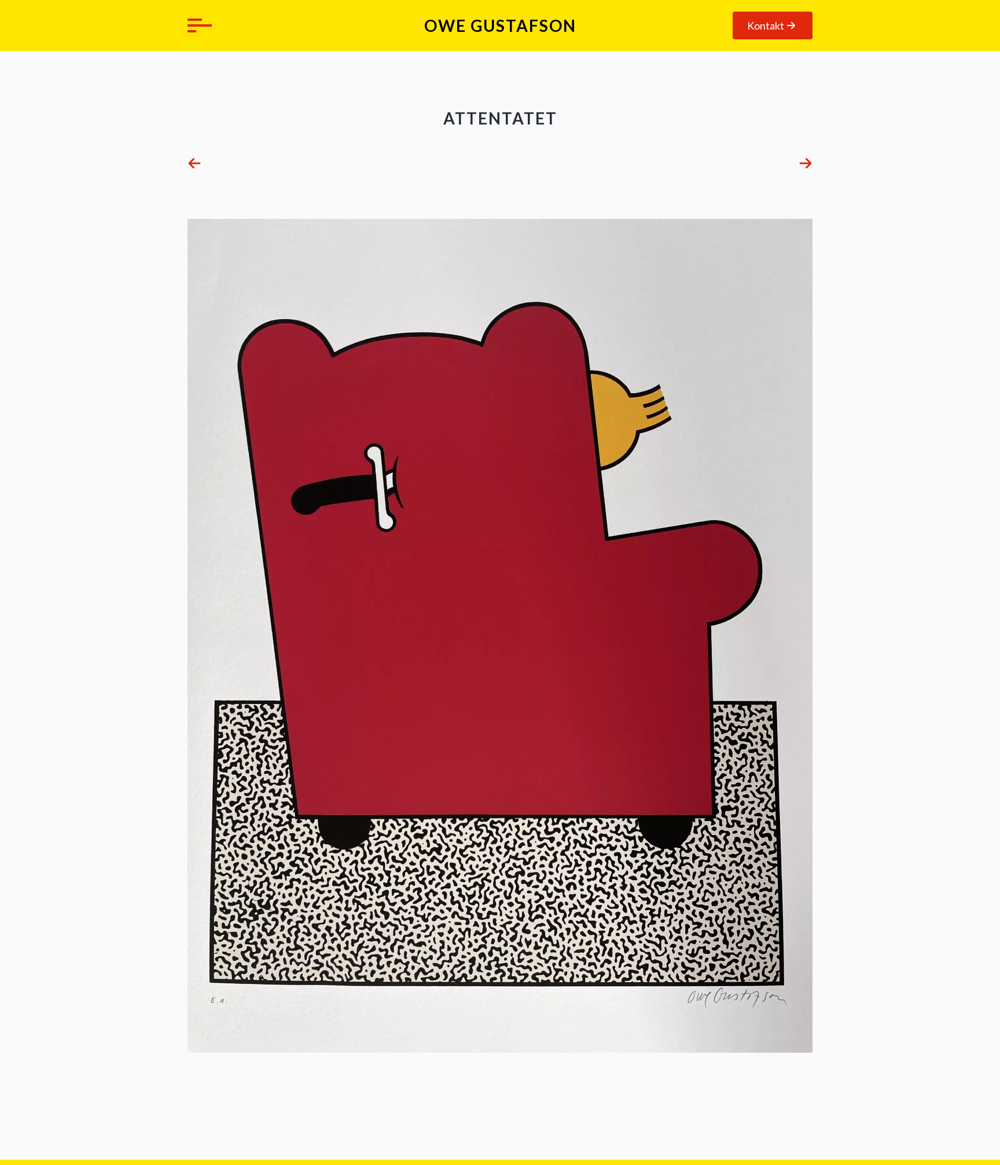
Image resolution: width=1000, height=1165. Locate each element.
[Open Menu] (197, 25)
